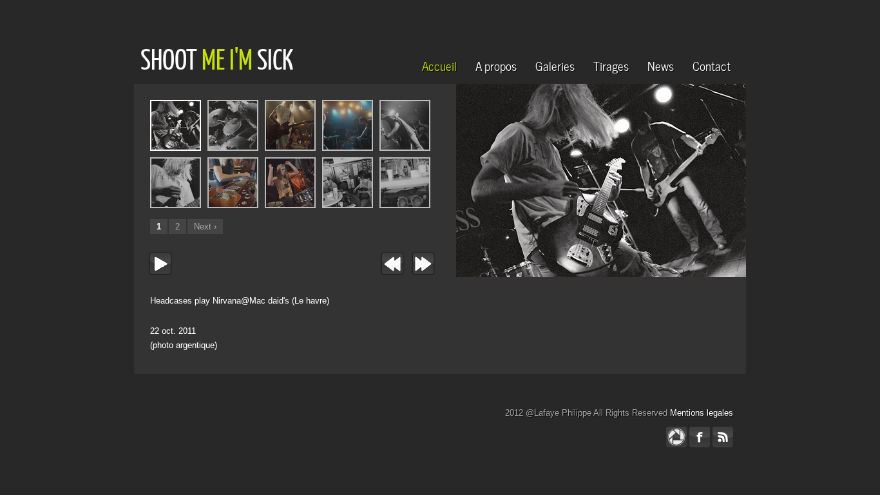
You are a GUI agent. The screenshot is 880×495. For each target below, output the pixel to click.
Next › (205, 226)
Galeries (555, 64)
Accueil (439, 64)
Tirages (611, 64)
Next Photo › (423, 263)
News (660, 64)
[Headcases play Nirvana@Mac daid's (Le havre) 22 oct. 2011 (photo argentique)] (601, 229)
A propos (496, 64)
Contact (712, 64)
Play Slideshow (160, 263)
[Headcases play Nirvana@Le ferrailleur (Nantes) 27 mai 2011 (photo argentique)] (404, 125)
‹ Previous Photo (392, 263)
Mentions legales (701, 413)
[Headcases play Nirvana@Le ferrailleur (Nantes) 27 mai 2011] (290, 125)
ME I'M (227, 58)
